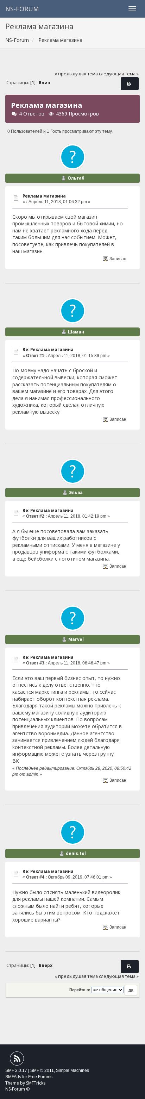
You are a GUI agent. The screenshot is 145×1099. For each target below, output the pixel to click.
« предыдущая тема (76, 74)
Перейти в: (79, 990)
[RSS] (17, 1060)
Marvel (76, 639)
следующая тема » (119, 74)
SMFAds (13, 1076)
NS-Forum (22, 9)
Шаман (76, 332)
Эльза (76, 492)
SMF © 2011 (42, 1070)
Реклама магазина (44, 196)
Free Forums (40, 1076)
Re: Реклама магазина (48, 349)
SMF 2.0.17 (16, 1070)
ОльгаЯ (76, 178)
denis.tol (76, 853)
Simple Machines (72, 1070)
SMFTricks (35, 1083)
